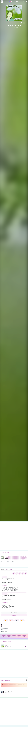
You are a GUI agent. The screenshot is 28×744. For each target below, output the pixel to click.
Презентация (9, 569)
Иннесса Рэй (14, 27)
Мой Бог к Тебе (8, 645)
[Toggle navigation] (26, 1)
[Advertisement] (14, 536)
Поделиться (14, 615)
